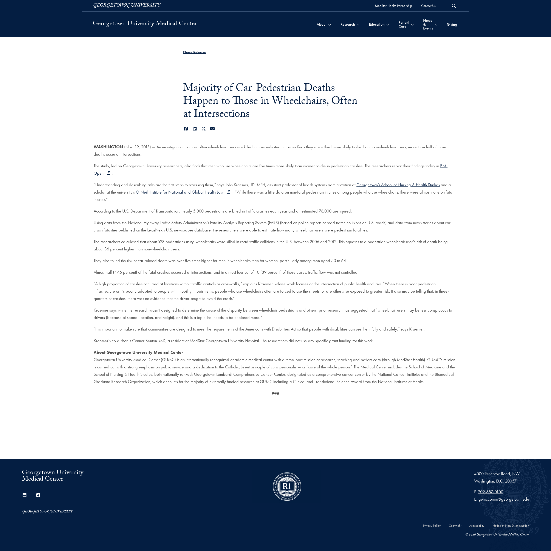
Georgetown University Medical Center (145, 24)
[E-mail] (212, 129)
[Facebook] (186, 129)
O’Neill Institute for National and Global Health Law (180, 192)
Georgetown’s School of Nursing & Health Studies (398, 185)
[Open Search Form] (454, 6)
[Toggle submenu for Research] (358, 24)
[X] (203, 129)
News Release (194, 52)
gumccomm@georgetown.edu (503, 499)
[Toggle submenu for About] (329, 24)
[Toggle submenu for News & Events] (436, 24)
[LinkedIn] (194, 129)
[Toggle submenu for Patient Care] (412, 24)
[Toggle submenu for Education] (387, 24)
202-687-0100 (490, 492)
